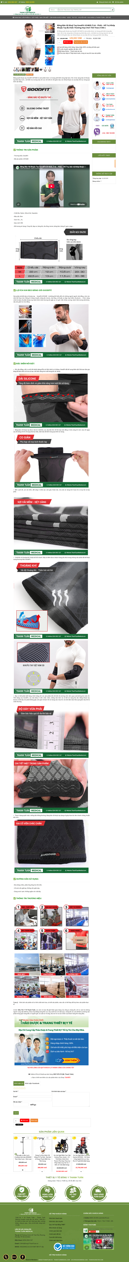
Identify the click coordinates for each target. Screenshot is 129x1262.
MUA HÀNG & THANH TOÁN (96, 17)
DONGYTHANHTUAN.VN (46, 1260)
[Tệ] (17, 1088)
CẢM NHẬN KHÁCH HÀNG (58, 17)
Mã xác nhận (17, 1102)
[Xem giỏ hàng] (113, 2)
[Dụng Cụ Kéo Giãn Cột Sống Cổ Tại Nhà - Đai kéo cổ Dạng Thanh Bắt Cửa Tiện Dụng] (42, 1145)
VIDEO (69, 17)
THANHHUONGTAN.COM (96, 1260)
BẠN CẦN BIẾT (44, 17)
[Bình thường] (19, 1088)
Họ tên (15, 1091)
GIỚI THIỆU (35, 17)
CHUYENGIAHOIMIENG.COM (79, 1260)
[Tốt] (22, 1088)
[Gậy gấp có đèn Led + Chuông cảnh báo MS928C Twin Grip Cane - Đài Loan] (23, 1145)
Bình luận (30, 74)
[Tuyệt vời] (24, 1088)
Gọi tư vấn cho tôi (81, 42)
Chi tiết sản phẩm (19, 74)
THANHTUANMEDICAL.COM (62, 1260)
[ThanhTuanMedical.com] (27, 10)
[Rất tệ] (14, 1088)
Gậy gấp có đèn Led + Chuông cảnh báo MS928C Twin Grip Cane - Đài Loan (23, 1157)
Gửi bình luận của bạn (59, 1091)
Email (15, 1096)
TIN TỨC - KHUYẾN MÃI (79, 17)
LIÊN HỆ (108, 17)
